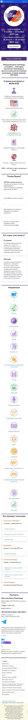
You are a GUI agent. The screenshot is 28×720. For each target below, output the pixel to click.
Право (14, 444)
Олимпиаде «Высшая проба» (12, 278)
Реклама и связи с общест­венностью (14, 468)
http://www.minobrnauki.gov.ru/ (9, 701)
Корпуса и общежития (7, 672)
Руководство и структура (7, 666)
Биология (14, 313)
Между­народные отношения (14, 418)
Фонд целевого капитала (7, 679)
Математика (14, 393)
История (14, 379)
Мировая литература (14, 431)
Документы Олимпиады (10, 553)
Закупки (4, 675)
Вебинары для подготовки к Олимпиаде (14, 534)
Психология (14, 456)
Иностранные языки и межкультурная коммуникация (14, 365)
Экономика (22, 121)
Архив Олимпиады (9, 539)
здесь (22, 709)
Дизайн (14, 339)
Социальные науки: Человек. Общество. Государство (14, 480)
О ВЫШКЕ (4, 661)
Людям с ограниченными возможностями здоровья (13, 689)
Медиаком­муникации (14, 405)
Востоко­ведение (14, 326)
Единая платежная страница (8, 692)
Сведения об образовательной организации (12, 687)
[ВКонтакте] (2, 639)
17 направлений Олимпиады (14, 135)
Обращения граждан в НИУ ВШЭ (9, 677)
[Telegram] (4, 639)
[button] (11, 659)
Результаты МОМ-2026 (14, 59)
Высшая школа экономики (8, 1)
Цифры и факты (5, 663)
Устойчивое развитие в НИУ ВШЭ (9, 668)
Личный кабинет (14, 46)
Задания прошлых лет (10, 529)
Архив (4, 635)
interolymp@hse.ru (9, 614)
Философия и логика (14, 498)
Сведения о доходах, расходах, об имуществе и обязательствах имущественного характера (13, 684)
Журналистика (14, 352)
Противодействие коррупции (8, 681)
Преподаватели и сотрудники (8, 670)
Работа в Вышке (5, 694)
